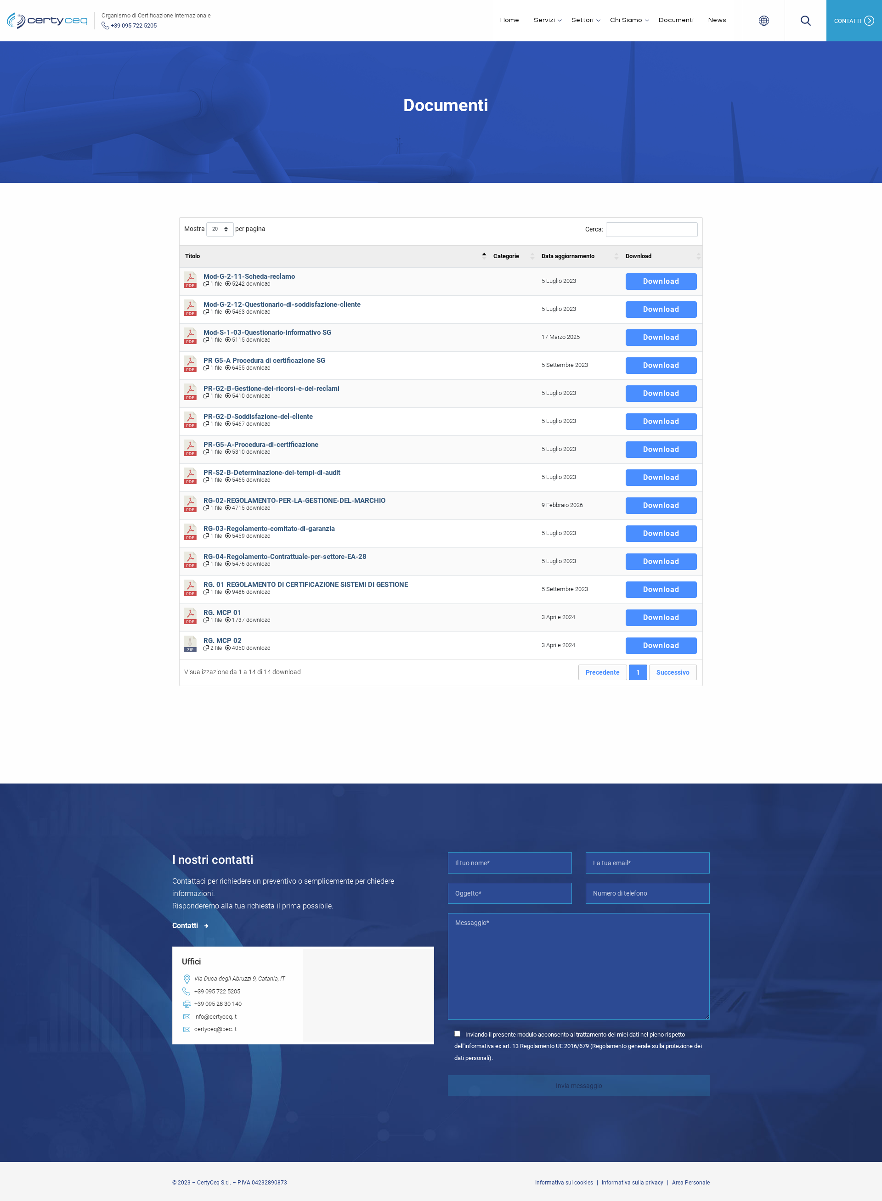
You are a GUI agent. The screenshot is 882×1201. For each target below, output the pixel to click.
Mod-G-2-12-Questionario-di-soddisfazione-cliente (282, 304)
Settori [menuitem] (582, 20)
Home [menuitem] (509, 20)
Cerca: (594, 229)
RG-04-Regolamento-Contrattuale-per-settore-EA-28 (285, 557)
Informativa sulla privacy (632, 1182)
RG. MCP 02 (223, 641)
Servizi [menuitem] (544, 20)
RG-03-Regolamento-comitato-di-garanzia (269, 528)
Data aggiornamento (568, 256)
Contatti (186, 925)
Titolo (192, 256)
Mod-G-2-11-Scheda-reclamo (249, 276)
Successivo (673, 672)
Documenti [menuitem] (676, 20)
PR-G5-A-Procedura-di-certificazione (261, 444)
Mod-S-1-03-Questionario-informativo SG (267, 332)
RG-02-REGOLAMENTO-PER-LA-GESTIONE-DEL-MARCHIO (294, 500)
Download (638, 256)
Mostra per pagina (225, 228)
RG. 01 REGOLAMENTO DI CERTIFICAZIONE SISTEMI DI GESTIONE (306, 585)
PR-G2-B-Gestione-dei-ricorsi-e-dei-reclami (271, 388)
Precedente (603, 672)
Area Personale (691, 1182)
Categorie (506, 256)
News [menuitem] (717, 20)
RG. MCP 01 (223, 613)
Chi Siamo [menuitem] (626, 20)
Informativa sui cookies (564, 1182)
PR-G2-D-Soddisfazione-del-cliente (258, 416)
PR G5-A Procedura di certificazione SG (264, 360)
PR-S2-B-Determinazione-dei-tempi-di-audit (272, 472)
